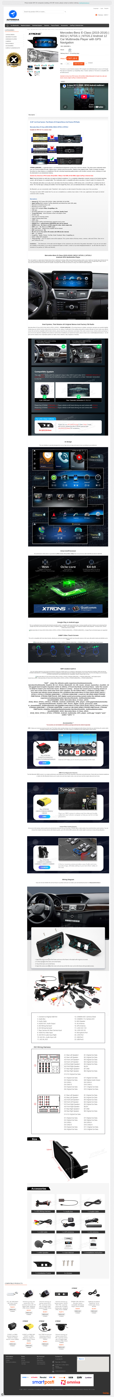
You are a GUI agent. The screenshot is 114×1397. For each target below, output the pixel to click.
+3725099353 (58, 1368)
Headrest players (25, 25)
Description (32, 114)
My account (39, 1358)
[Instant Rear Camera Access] (68, 854)
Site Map (23, 1364)
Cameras (46, 25)
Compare (90, 62)
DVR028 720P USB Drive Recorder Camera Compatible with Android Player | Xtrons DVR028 (77, 1304)
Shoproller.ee (106, 1393)
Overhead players (37, 25)
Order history (40, 1360)
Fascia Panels (55, 25)
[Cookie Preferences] (2, 1394)
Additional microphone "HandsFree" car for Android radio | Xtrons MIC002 (94, 1304)
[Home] (7, 25)
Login (101, 8)
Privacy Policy (9, 1358)
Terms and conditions (11, 1362)
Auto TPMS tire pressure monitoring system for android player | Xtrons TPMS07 (45, 1337)
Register (106, 8)
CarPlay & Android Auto (76, 25)
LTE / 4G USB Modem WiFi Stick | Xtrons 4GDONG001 (12, 1303)
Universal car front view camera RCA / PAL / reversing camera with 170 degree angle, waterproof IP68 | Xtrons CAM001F (29, 1305)
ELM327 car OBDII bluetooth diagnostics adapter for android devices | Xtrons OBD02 (12, 1337)
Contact (8, 1360)
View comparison (41, 1364)
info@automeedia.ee (84, 3)
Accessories (64, 25)
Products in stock (25, 1362)
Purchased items (41, 1362)
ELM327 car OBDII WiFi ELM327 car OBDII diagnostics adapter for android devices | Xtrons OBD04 (29, 1338)
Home (28, 29)
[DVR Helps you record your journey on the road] (68, 750)
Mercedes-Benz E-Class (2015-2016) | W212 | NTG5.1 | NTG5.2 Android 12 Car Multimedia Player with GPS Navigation (57, 29)
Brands (23, 1358)
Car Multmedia (15, 25)
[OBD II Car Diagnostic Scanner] (68, 802)
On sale (23, 1360)
